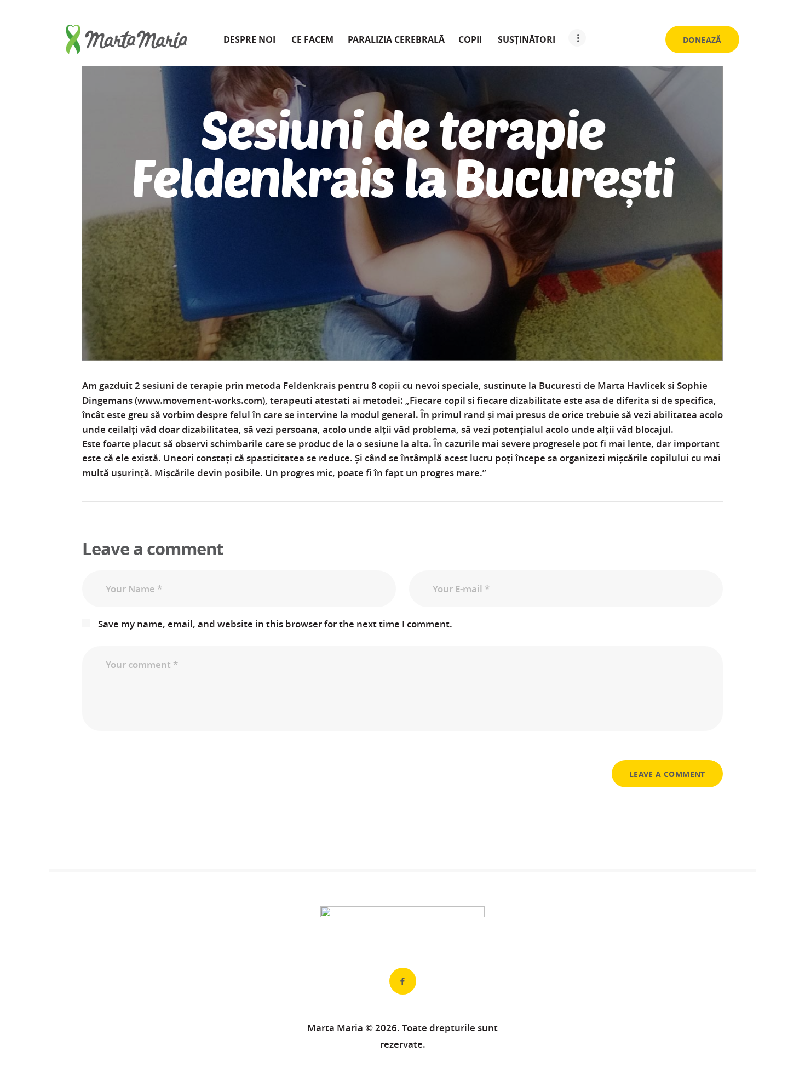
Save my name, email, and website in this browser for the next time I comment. (275, 624)
